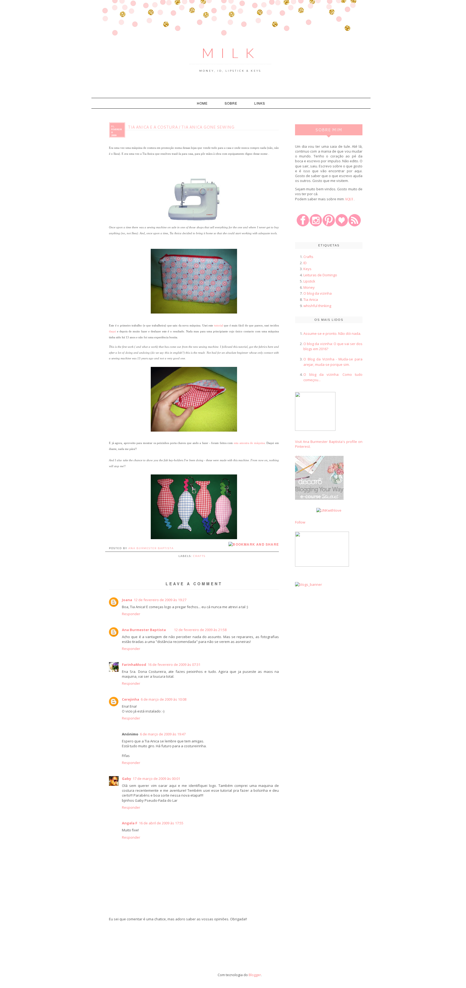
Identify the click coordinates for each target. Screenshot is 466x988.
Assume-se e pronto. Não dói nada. (332, 333)
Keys (307, 268)
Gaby (126, 778)
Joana (127, 599)
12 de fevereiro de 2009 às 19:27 (160, 599)
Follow (300, 522)
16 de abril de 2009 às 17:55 (161, 823)
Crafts (199, 556)
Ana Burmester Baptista (144, 629)
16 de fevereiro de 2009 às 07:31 (174, 664)
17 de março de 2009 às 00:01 (156, 778)
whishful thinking (317, 305)
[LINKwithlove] (328, 510)
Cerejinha (130, 699)
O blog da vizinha (317, 293)
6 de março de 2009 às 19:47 (163, 734)
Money (309, 287)
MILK (231, 53)
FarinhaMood (134, 664)
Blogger (255, 974)
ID (305, 262)
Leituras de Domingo (320, 275)
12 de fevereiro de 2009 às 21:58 (200, 629)
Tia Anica (310, 299)
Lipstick (309, 281)
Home (202, 103)
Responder (131, 613)
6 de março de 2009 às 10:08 (163, 699)
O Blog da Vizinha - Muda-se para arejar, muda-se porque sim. (332, 362)
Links (259, 103)
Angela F (129, 823)
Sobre (231, 103)
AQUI (349, 199)
